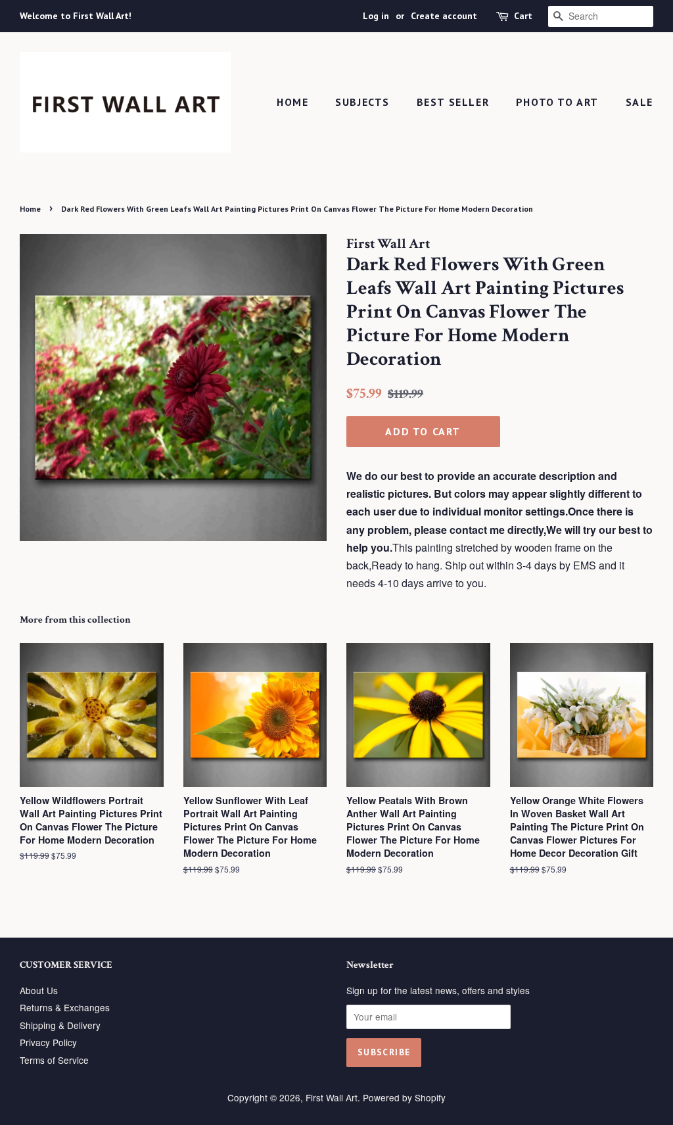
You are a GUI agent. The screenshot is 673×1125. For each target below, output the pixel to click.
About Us (39, 990)
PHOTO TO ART (557, 101)
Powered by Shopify (404, 1097)
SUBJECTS (362, 101)
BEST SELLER (453, 101)
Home (292, 101)
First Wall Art (332, 1097)
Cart (523, 16)
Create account (444, 16)
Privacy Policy (48, 1042)
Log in (376, 16)
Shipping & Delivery (60, 1025)
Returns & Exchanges (65, 1007)
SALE (639, 101)
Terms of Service (54, 1059)
